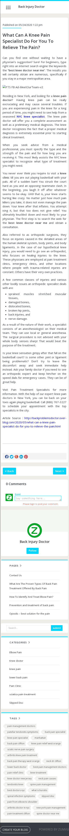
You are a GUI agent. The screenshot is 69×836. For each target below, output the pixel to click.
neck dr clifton (53, 761)
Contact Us (15, 575)
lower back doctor (16, 767)
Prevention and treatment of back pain (31, 605)
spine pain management (42, 784)
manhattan (40, 737)
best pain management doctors (49, 767)
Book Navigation (9, 7)
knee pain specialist (17, 737)
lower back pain (18, 677)
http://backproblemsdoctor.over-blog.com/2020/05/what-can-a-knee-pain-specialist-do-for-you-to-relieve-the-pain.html (34, 422)
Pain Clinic (15, 686)
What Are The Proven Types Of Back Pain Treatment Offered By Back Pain (33, 586)
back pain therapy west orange (23, 761)
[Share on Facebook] (7, 457)
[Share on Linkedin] (21, 457)
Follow (32, 550)
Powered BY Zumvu (54, 829)
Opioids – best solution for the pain (29, 613)
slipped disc (48, 796)
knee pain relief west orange (46, 743)
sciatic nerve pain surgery (20, 749)
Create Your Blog (15, 829)
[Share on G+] (16, 457)
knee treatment (38, 772)
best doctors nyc (16, 790)
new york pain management (50, 807)
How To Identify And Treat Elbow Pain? (31, 596)
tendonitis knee (15, 784)
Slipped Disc (16, 702)
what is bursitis (39, 790)
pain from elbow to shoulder (22, 801)
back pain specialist (55, 732)
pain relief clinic (15, 772)
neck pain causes (47, 778)
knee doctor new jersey (19, 778)
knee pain (15, 669)
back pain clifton (15, 743)
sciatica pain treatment (22, 694)
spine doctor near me (48, 813)
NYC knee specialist (31, 116)
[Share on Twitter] (11, 457)
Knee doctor (16, 660)
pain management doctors (21, 726)
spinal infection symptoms (21, 796)
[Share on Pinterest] (26, 457)
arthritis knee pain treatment (22, 755)
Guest (18, 494)
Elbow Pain (15, 652)
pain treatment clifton (18, 813)
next (58, 471)
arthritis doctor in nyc (18, 807)
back (10, 471)
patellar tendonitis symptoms (22, 732)
